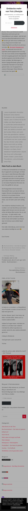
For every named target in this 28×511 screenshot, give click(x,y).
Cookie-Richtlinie (16, 504)
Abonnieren (19, 23)
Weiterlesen (14, 27)
